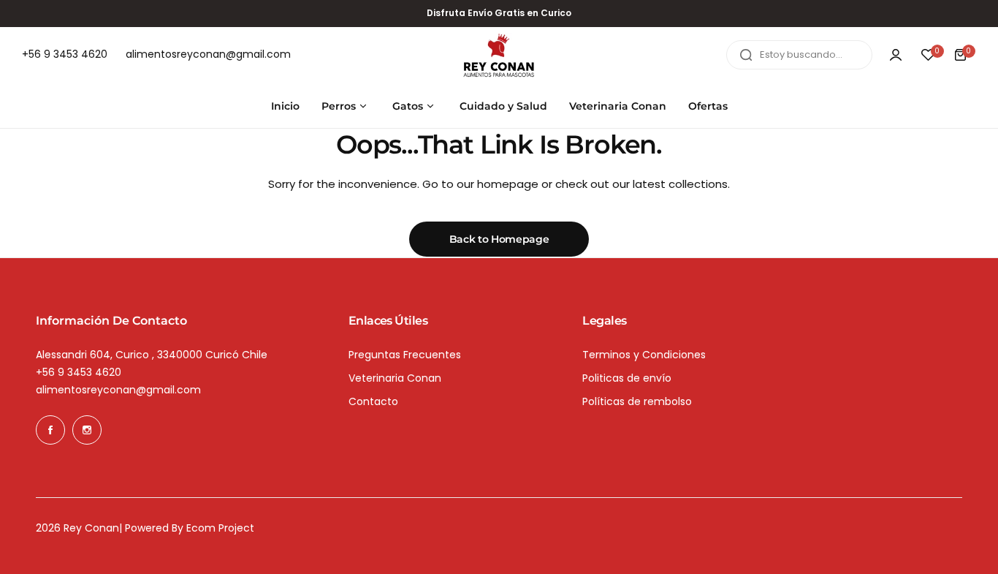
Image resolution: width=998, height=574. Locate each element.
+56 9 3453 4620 (78, 372)
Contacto (373, 401)
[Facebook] (50, 430)
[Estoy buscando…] (746, 54)
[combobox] (799, 54)
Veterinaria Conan (394, 378)
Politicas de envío (626, 378)
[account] (896, 55)
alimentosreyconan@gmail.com (118, 389)
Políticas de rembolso (637, 401)
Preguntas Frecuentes (404, 354)
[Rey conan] (499, 55)
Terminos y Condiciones (644, 354)
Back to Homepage (499, 239)
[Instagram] (87, 430)
